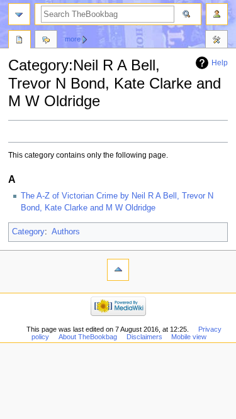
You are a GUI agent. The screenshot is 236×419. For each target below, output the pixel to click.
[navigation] (19, 14)
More (73, 39)
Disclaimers (144, 336)
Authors (66, 231)
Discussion (46, 41)
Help (219, 62)
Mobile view (188, 336)
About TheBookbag (88, 336)
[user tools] (217, 14)
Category (28, 231)
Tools (216, 41)
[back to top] (118, 270)
